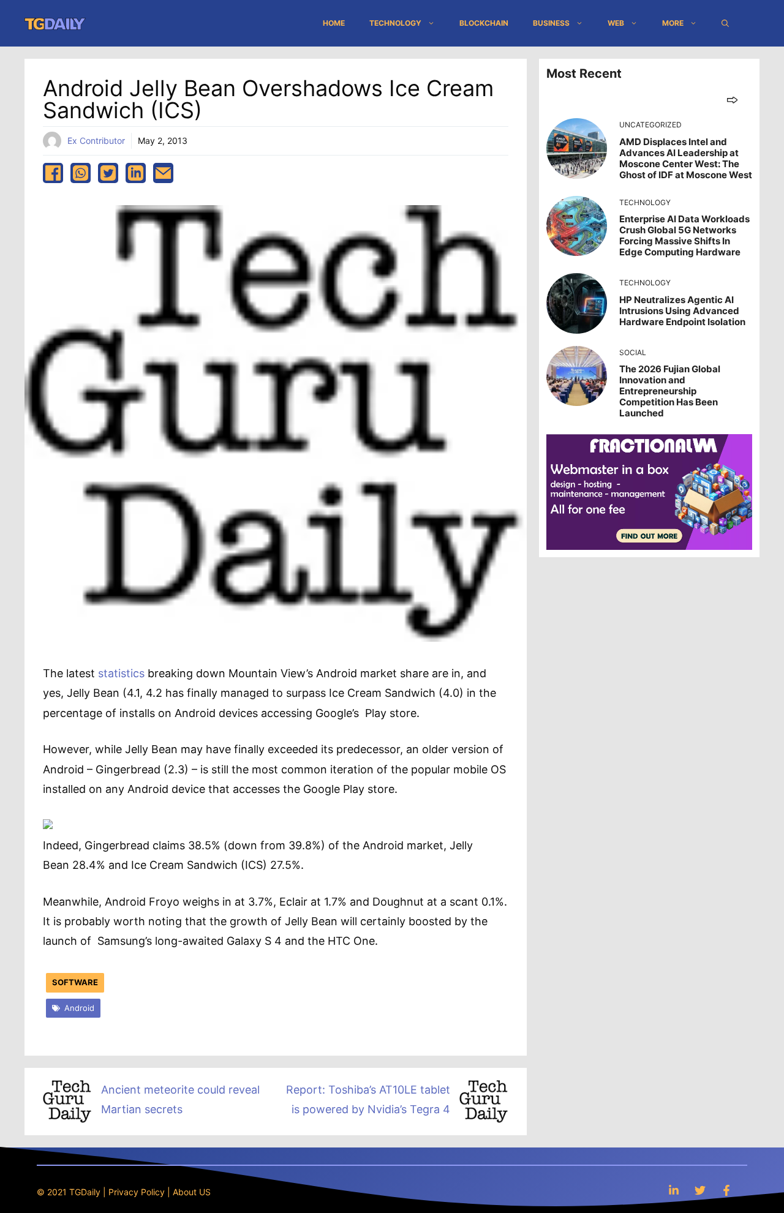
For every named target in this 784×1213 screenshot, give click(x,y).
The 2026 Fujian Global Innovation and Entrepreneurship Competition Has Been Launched (669, 391)
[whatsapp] (80, 173)
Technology (395, 23)
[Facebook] (726, 1190)
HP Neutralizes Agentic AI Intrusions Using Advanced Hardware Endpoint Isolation (682, 311)
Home (334, 23)
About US (192, 1192)
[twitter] (108, 173)
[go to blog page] (732, 99)
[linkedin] (136, 173)
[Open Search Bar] (725, 23)
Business (551, 23)
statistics (121, 673)
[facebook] (53, 173)
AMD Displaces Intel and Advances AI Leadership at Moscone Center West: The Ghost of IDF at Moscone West (685, 158)
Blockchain (483, 23)
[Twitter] (700, 1190)
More (673, 23)
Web (616, 23)
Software (75, 982)
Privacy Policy (136, 1192)
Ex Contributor (96, 140)
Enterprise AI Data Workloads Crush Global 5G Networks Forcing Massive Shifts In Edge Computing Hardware (684, 235)
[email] (163, 173)
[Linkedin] (673, 1190)
